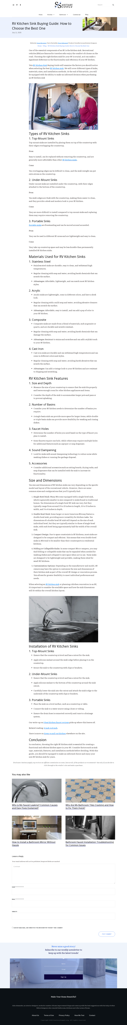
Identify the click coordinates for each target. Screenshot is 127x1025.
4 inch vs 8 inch (50, 728)
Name (18, 887)
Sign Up (63, 977)
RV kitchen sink (57, 68)
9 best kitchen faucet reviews (56, 722)
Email (18, 899)
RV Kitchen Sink (40, 65)
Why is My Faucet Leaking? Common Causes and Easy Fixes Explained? (37, 795)
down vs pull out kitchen (55, 733)
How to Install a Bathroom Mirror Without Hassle (37, 832)
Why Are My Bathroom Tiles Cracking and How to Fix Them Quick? (90, 795)
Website (14, 911)
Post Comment (107, 934)
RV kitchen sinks (69, 159)
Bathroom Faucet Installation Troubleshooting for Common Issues (90, 832)
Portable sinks (35, 225)
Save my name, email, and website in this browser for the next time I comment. (38, 927)
